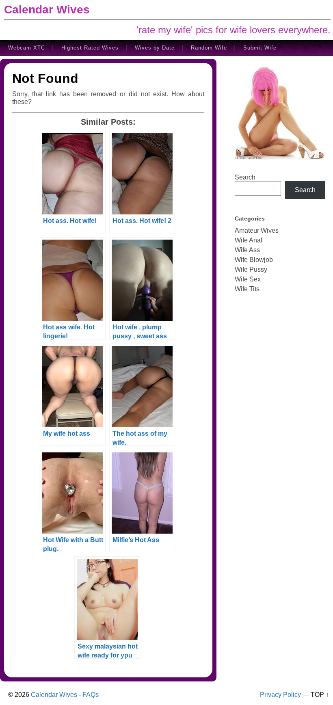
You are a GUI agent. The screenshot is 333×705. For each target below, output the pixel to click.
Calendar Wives (47, 9)
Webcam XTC (26, 48)
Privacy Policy (280, 694)
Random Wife (209, 48)
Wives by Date (155, 48)
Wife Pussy (251, 269)
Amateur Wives (257, 230)
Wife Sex (248, 279)
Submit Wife (260, 48)
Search (245, 177)
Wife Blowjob (254, 259)
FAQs (90, 694)
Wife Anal (248, 240)
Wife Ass (247, 250)
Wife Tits (247, 288)
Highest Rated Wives (90, 48)
